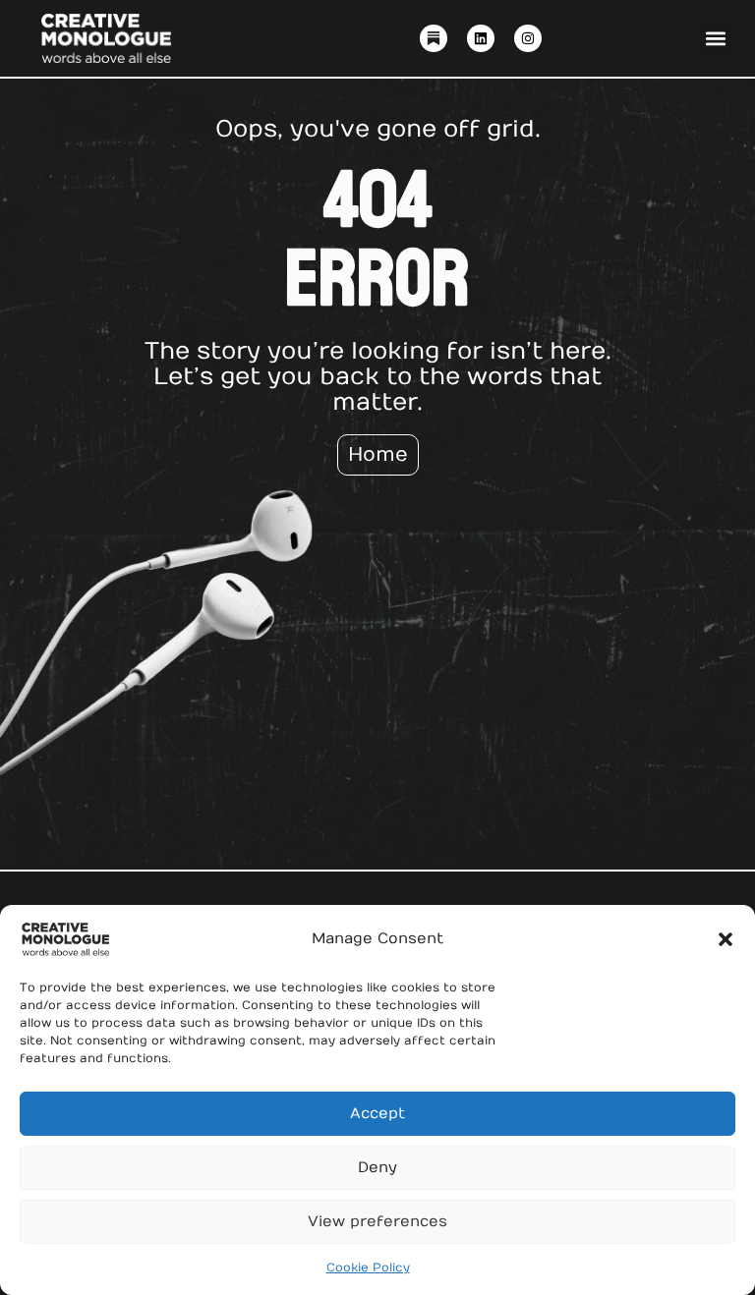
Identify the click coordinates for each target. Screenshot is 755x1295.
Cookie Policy (368, 1267)
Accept (377, 1113)
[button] (725, 939)
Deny (377, 1167)
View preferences (377, 1221)
